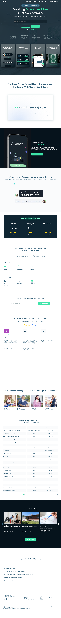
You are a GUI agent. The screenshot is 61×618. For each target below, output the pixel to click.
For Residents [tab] (34, 562)
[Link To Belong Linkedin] (5, 599)
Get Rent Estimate (25, 26)
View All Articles (30, 539)
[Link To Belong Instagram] (6, 599)
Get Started (35, 26)
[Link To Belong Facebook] (3, 599)
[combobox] (30, 21)
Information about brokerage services (12, 608)
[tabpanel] (30, 574)
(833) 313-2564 (32, 29)
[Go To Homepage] (4, 1)
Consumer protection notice (24, 608)
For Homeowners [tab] (27, 562)
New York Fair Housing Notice (8, 607)
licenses (19, 606)
